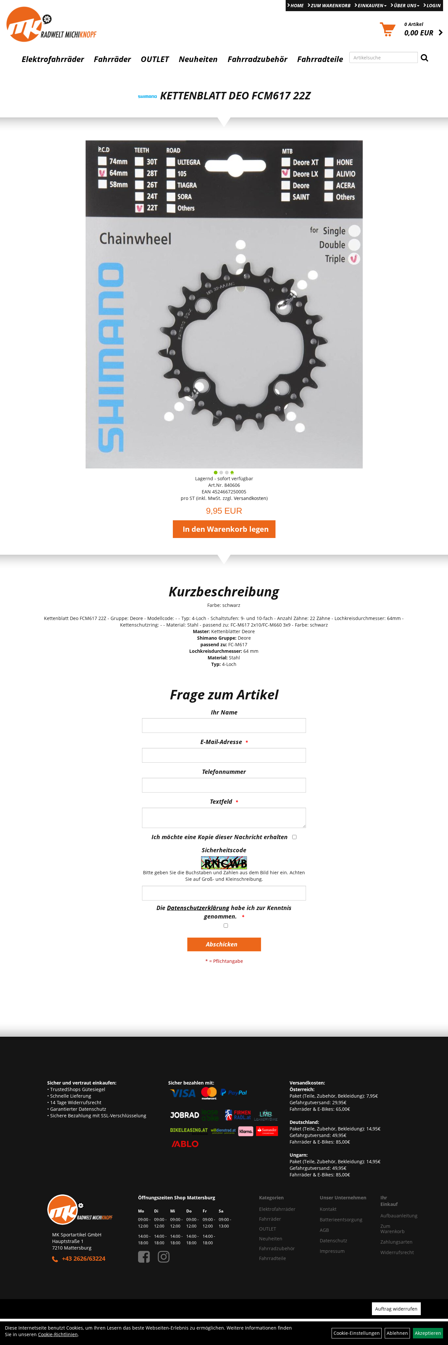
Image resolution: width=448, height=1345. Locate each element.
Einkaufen (370, 5)
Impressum (332, 1251)
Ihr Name (224, 712)
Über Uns (405, 5)
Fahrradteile (320, 59)
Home (297, 5)
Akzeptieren (428, 1333)
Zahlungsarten (388, 1242)
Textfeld (221, 801)
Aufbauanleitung (388, 1215)
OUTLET (155, 59)
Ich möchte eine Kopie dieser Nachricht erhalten (220, 837)
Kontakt (328, 1209)
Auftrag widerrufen (396, 1309)
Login (434, 5)
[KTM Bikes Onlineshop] (56, 24)
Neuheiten (198, 59)
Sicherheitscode (224, 850)
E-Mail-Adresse (221, 742)
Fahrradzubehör (257, 59)
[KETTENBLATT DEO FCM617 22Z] (224, 304)
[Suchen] (424, 57)
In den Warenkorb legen (226, 529)
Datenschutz (333, 1240)
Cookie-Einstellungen (357, 1333)
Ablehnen (397, 1333)
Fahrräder (112, 59)
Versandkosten (250, 498)
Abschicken (221, 944)
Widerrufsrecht (388, 1252)
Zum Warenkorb (331, 5)
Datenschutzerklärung (198, 908)
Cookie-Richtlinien (58, 1334)
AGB (324, 1230)
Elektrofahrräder (53, 59)
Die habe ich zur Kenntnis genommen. (224, 912)
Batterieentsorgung (341, 1219)
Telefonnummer (224, 772)
